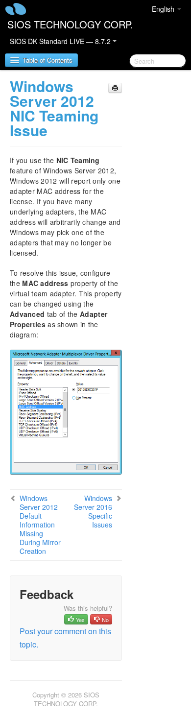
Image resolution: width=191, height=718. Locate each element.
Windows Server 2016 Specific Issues (93, 511)
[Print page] (115, 88)
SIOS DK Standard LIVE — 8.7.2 (61, 41)
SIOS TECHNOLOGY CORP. (70, 24)
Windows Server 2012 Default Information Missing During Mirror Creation (40, 524)
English (164, 9)
